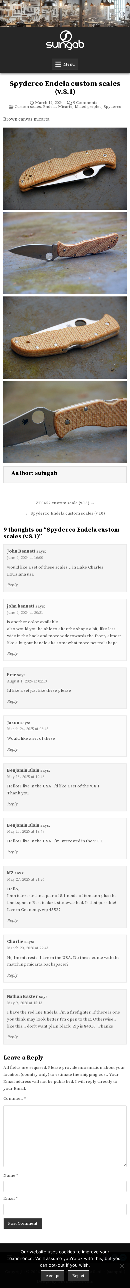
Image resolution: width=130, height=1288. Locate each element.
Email (10, 1198)
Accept (53, 1275)
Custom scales (28, 106)
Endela (49, 106)
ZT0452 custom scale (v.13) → (65, 503)
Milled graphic (88, 106)
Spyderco (112, 106)
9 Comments (85, 103)
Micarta (65, 106)
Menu (69, 64)
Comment (14, 1098)
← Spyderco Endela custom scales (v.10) (65, 513)
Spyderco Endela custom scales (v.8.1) (65, 87)
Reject (78, 1275)
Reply (12, 585)
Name (10, 1175)
